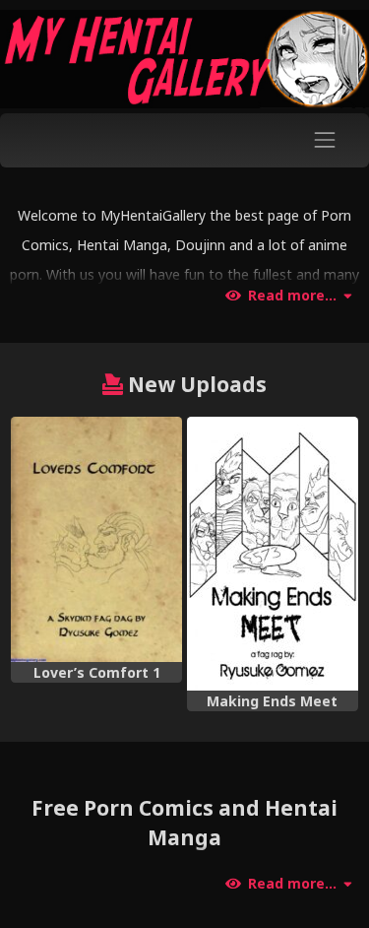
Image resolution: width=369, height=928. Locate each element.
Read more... (292, 295)
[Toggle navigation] (325, 140)
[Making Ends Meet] (272, 554)
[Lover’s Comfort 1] (96, 539)
